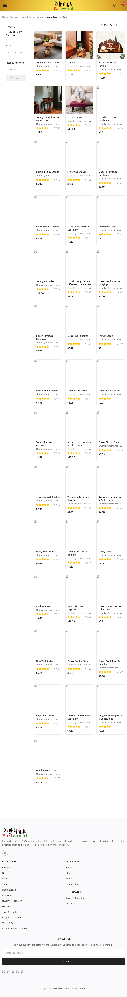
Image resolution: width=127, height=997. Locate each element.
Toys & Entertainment (13, 911)
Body (4, 873)
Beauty (5, 878)
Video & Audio (9, 923)
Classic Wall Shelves (77, 335)
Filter (17, 78)
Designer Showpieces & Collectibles (110, 498)
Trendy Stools (74, 62)
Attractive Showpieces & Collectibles (79, 444)
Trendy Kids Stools (77, 390)
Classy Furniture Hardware (44, 337)
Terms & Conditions (76, 898)
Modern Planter (44, 606)
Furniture (40, 16)
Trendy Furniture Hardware (107, 119)
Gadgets (6, 906)
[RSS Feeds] (5, 853)
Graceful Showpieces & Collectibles (79, 717)
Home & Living (27, 16)
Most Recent (110, 25)
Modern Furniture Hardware (108, 173)
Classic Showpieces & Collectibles (78, 228)
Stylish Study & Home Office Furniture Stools (79, 283)
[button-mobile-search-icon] (114, 5)
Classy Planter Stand (109, 442)
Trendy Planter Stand (47, 62)
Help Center (72, 884)
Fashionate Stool (107, 226)
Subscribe (63, 961)
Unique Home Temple (47, 226)
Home (5, 16)
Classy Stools (105, 551)
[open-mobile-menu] (4, 5)
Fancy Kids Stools (45, 551)
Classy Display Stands (78, 661)
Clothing (6, 867)
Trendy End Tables (46, 281)
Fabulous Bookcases (46, 770)
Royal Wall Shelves (46, 715)
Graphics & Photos (11, 917)
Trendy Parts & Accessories (44, 444)
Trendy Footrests (76, 117)
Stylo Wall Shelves (76, 171)
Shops (69, 878)
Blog (68, 873)
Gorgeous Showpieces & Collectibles (110, 717)
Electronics (8, 895)
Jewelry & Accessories (13, 900)
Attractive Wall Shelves (48, 496)
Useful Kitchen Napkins (75, 608)
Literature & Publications (15, 928)
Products (14, 16)
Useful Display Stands (47, 171)
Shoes (5, 884)
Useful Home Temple (47, 390)
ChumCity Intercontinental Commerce (53, 66)
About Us (70, 903)
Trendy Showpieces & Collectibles (47, 119)
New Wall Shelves (45, 661)
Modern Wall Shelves (109, 390)
